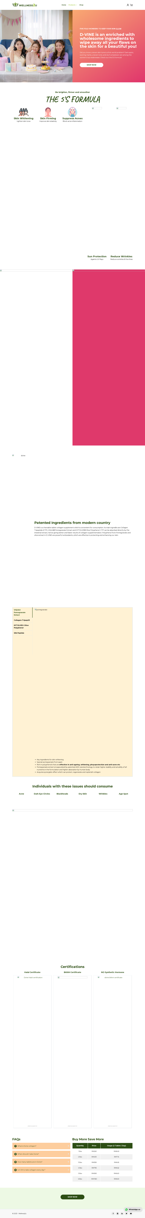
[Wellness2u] (24, 4)
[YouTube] (131, 1213)
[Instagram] (117, 1213)
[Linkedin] (122, 1213)
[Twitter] (126, 1213)
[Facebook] (113, 1213)
